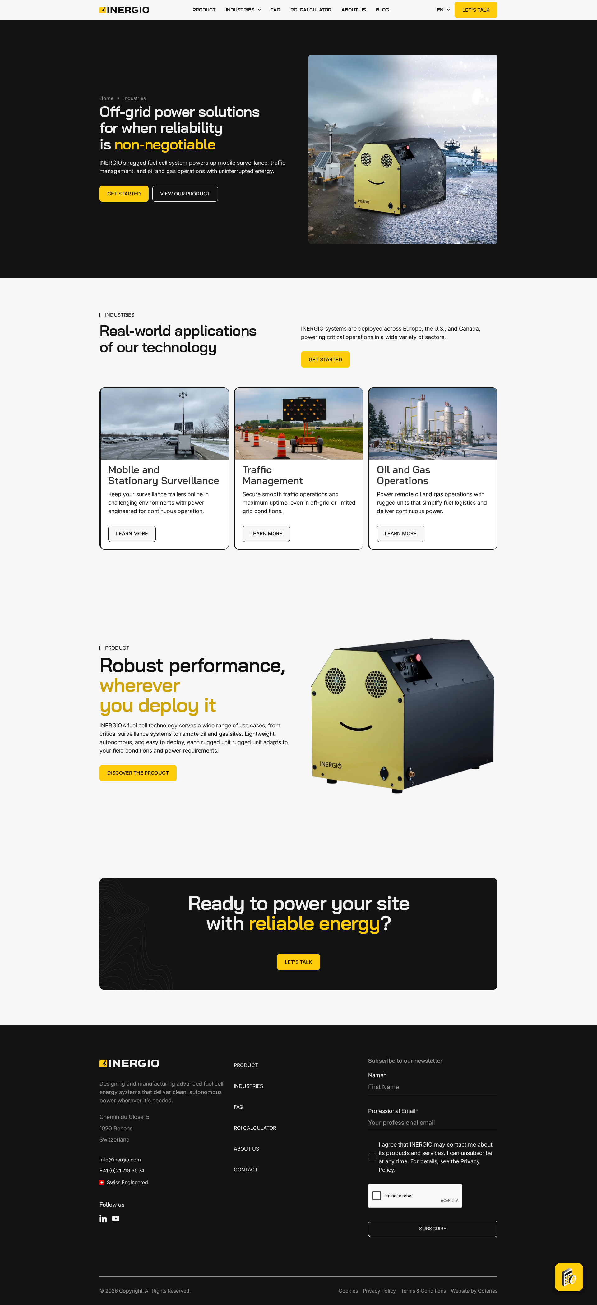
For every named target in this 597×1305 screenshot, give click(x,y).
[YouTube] (115, 1218)
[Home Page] (124, 10)
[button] (243, 10)
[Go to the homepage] (129, 1063)
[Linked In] (103, 1218)
